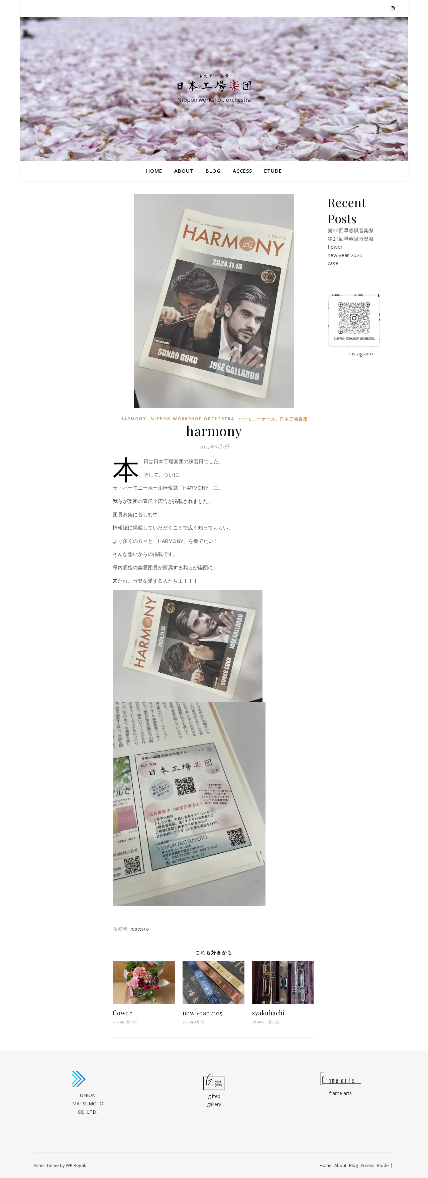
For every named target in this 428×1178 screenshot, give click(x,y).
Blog (213, 170)
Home (154, 170)
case (333, 263)
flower (122, 1013)
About (184, 170)
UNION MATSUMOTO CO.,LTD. (87, 1103)
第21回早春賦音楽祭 (351, 238)
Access (242, 170)
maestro (139, 929)
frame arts (340, 1093)
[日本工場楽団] (214, 83)
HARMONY (133, 419)
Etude (273, 170)
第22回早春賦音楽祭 (351, 230)
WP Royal (75, 1165)
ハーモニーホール (257, 419)
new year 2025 (203, 1013)
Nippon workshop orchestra (192, 419)
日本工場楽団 (294, 419)
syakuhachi (268, 1013)
